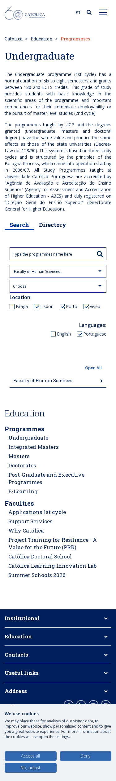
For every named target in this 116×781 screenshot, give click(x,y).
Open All (93, 367)
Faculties (19, 503)
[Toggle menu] (103, 12)
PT (78, 12)
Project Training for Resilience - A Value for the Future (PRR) (52, 543)
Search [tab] (19, 224)
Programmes (25, 429)
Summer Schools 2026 (37, 574)
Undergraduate (28, 437)
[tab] (58, 381)
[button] (58, 368)
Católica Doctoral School (40, 556)
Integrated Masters (33, 446)
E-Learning (23, 491)
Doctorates (22, 465)
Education (42, 39)
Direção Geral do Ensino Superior (44, 202)
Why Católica (26, 530)
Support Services (30, 521)
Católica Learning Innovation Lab (52, 565)
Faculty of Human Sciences (42, 380)
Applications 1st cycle (37, 512)
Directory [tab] (52, 224)
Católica (14, 39)
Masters (19, 456)
